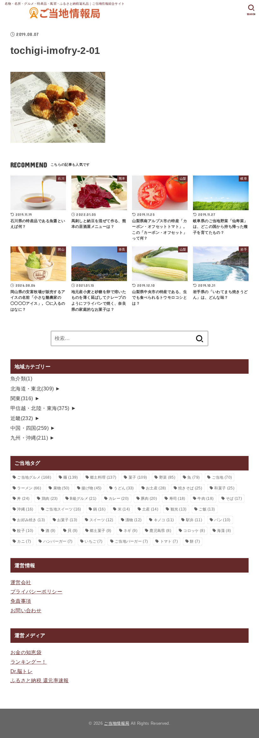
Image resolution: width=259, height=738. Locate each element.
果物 (61, 488)
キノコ (164, 520)
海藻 (224, 530)
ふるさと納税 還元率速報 (39, 680)
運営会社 (20, 582)
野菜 (167, 477)
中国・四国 (29, 428)
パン (222, 520)
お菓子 (67, 520)
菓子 (138, 477)
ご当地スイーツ (63, 509)
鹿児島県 (160, 530)
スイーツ (101, 520)
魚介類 (21, 378)
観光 (179, 509)
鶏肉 (50, 498)
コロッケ (194, 530)
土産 (150, 509)
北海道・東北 (32, 388)
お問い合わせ (25, 610)
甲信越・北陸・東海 (39, 408)
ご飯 (207, 509)
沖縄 (25, 509)
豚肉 (149, 498)
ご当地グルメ (34, 477)
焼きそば (190, 488)
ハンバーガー (58, 541)
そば (234, 498)
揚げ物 (91, 488)
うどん (124, 488)
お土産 (156, 488)
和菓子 (224, 488)
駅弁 (194, 520)
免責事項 (20, 601)
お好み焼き (31, 520)
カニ (24, 541)
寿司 (177, 498)
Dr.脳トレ (21, 671)
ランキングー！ (28, 662)
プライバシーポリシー (36, 591)
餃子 (25, 530)
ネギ (130, 530)
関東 (21, 398)
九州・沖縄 (29, 438)
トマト (169, 541)
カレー (119, 498)
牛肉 (205, 498)
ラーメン (29, 488)
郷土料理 (103, 477)
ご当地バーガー (131, 541)
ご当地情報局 (116, 723)
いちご (93, 541)
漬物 (133, 520)
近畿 (21, 418)
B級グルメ (83, 498)
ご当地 (222, 477)
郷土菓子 (100, 530)
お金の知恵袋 (25, 652)
